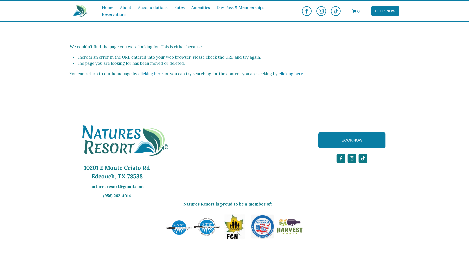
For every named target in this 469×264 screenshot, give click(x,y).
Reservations (114, 14)
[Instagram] (321, 11)
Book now (385, 11)
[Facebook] (307, 11)
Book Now (352, 140)
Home (107, 7)
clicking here (150, 73)
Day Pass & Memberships (240, 7)
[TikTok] (336, 11)
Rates (179, 7)
